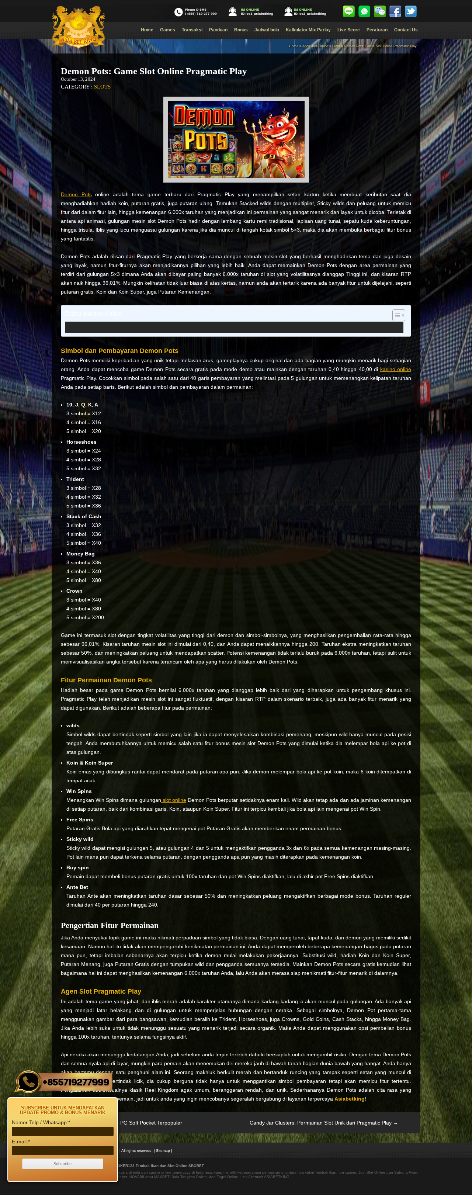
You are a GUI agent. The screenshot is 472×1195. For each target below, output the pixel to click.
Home (147, 29)
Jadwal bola (266, 29)
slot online (173, 800)
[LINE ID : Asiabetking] (349, 11)
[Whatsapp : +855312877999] (364, 11)
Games (167, 29)
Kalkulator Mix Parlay (308, 29)
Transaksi (192, 29)
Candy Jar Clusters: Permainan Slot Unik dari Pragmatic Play (324, 1123)
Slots (336, 46)
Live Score (348, 29)
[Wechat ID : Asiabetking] (380, 11)
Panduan (218, 29)
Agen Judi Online (315, 46)
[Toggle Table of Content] (395, 315)
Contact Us (406, 29)
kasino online (395, 369)
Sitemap (163, 1151)
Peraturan (377, 29)
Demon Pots (76, 194)
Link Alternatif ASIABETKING (264, 1177)
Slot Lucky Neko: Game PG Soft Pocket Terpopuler (119, 1123)
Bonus (241, 29)
